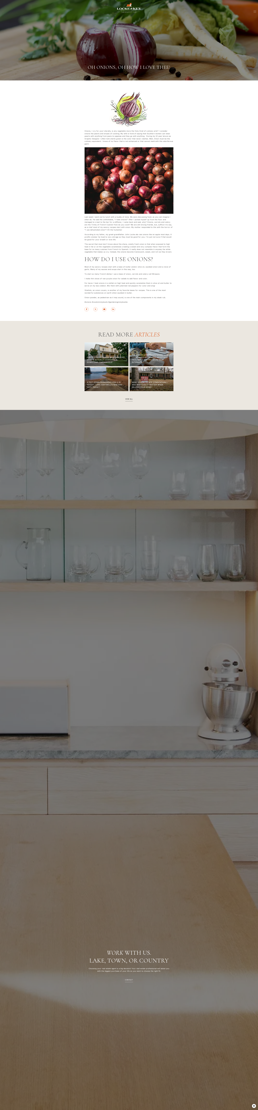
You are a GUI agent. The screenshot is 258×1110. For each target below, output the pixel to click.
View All (129, 399)
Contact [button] (129, 980)
